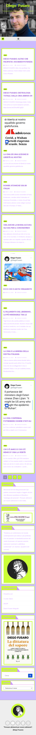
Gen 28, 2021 (9, 99)
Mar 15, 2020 (9, 357)
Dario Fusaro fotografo (11, 608)
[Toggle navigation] (18, 38)
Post (5, 55)
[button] (33, 39)
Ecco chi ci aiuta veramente (17, 289)
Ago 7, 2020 (9, 192)
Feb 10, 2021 (9, 65)
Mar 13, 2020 (9, 424)
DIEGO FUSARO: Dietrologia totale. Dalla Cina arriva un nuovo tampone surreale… (17, 96)
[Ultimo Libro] (18, 643)
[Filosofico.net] (18, 517)
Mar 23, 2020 (9, 292)
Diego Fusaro (21, 65)
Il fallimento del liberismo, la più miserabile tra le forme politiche (17, 315)
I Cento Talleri (8, 599)
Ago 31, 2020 (9, 160)
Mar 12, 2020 (9, 455)
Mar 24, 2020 (9, 231)
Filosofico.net (8, 594)
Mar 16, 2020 (9, 318)
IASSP (6, 603)
